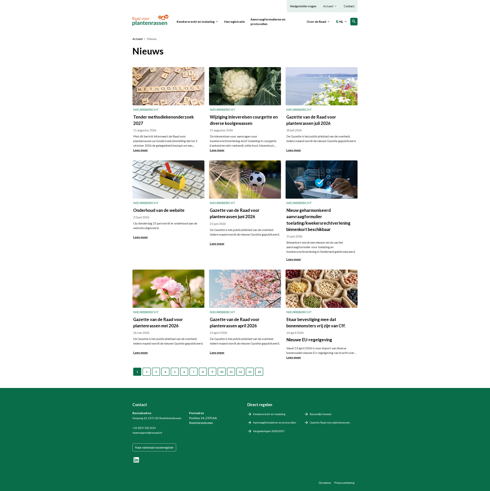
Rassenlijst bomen (321, 414)
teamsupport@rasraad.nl (147, 432)
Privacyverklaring (344, 482)
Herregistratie (234, 21)
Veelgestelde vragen (303, 6)
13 (249, 371)
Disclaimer (325, 482)
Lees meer (140, 150)
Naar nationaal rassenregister (154, 447)
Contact (349, 6)
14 (259, 371)
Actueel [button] (328, 6)
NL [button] (339, 21)
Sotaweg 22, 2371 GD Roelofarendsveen (156, 418)
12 (240, 371)
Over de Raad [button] (316, 21)
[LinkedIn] (136, 460)
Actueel (137, 39)
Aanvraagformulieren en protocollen (268, 21)
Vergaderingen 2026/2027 (269, 431)
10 (221, 371)
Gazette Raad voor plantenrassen (330, 422)
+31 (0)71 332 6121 (144, 427)
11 (231, 371)
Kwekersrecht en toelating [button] (196, 21)
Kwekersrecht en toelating (269, 414)
